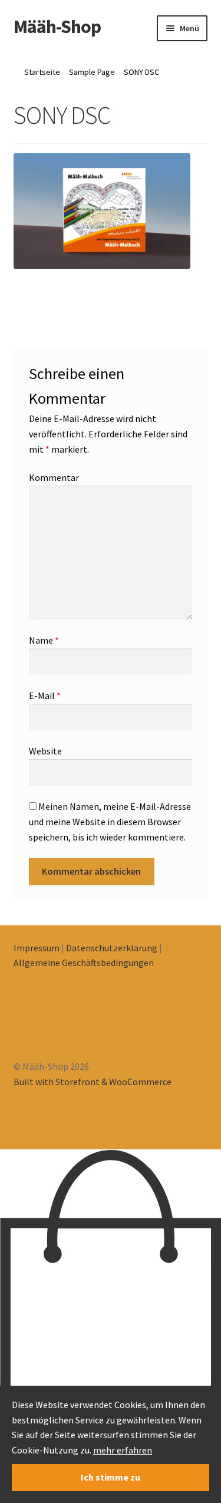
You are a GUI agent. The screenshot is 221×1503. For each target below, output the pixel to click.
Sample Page (92, 72)
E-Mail (45, 695)
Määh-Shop (57, 26)
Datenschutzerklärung (111, 948)
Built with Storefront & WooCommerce (92, 1081)
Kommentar (54, 477)
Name (44, 640)
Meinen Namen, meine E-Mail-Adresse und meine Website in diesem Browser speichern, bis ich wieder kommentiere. (110, 821)
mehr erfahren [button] (122, 1450)
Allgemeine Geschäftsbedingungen (84, 962)
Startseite (42, 72)
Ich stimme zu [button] (110, 1477)
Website (45, 751)
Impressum (37, 948)
